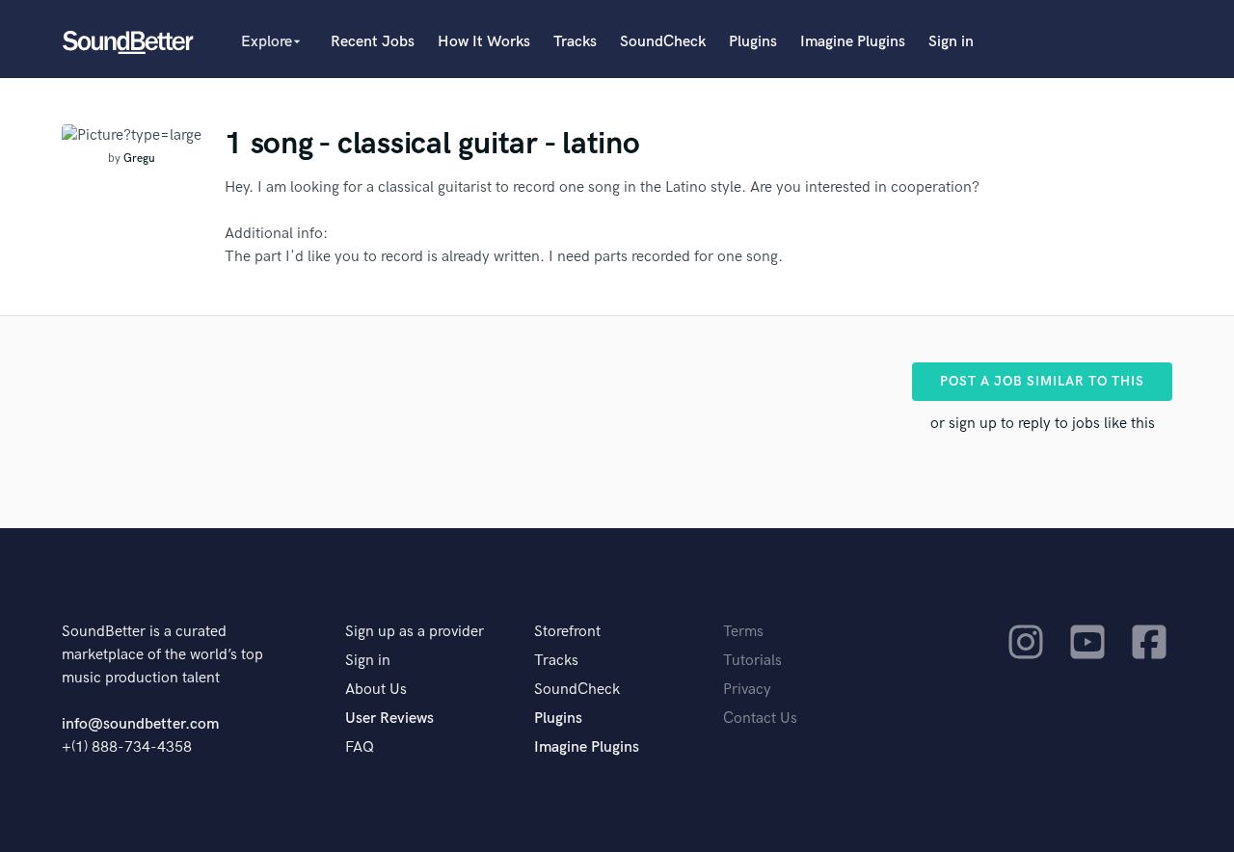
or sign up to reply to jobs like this (1042, 423)
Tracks (575, 42)
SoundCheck (663, 42)
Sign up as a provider (414, 632)
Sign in (951, 42)
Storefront (567, 632)
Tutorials (752, 661)
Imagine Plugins (852, 42)
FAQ (359, 747)
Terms (743, 632)
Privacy (747, 689)
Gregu (139, 158)
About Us (376, 689)
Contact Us (760, 718)
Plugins (753, 42)
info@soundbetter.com (140, 724)
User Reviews (389, 718)
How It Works (484, 42)
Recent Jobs (373, 42)
